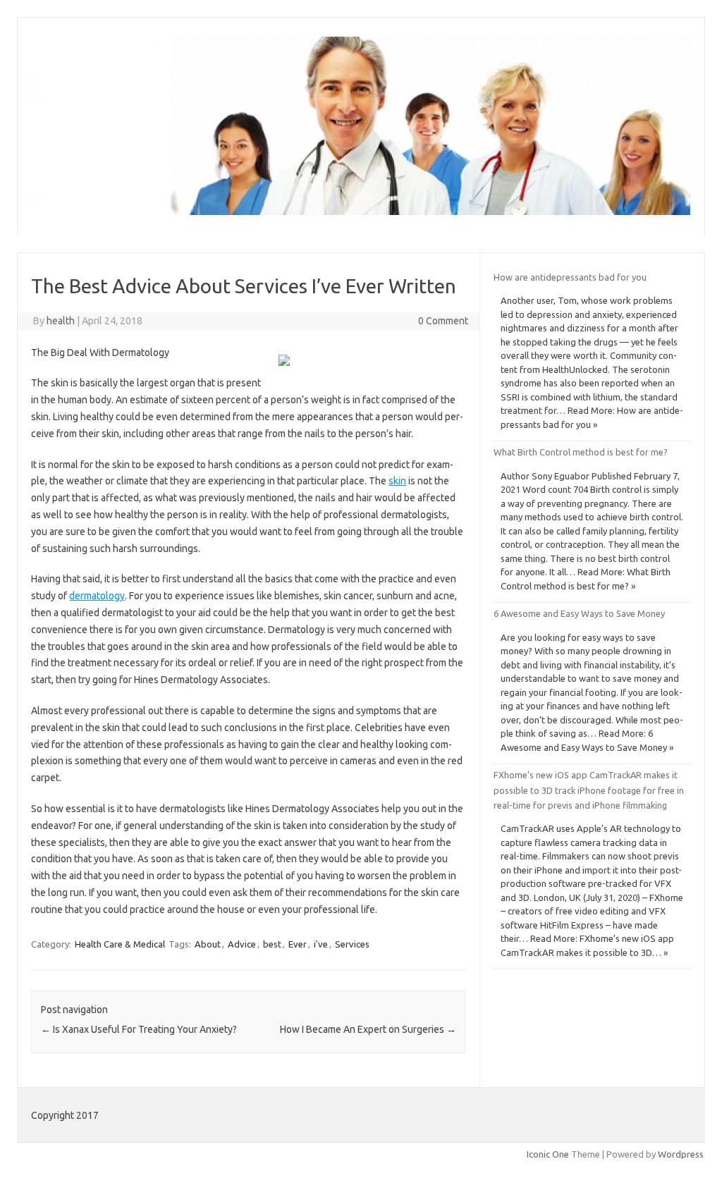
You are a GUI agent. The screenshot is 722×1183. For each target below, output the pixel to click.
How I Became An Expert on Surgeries (368, 1029)
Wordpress (681, 1154)
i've (321, 944)
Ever (297, 944)
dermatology (97, 595)
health (61, 320)
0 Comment (443, 320)
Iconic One (548, 1154)
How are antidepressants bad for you (570, 277)
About (208, 944)
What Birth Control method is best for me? (581, 452)
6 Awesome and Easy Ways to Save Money (579, 613)
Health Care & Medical (120, 944)
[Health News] (360, 211)
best (272, 944)
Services (352, 944)
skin (397, 480)
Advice (242, 944)
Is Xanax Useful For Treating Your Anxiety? (139, 1029)
